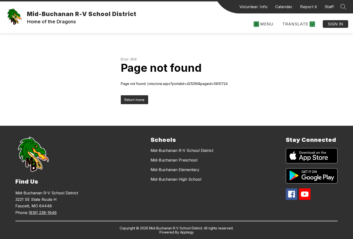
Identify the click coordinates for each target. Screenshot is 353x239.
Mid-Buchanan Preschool (174, 160)
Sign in (335, 24)
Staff (329, 6)
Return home (134, 100)
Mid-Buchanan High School (176, 179)
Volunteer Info (253, 6)
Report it (308, 6)
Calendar (283, 6)
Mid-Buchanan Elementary (175, 169)
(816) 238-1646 (43, 212)
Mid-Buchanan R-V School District (182, 150)
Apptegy (187, 232)
